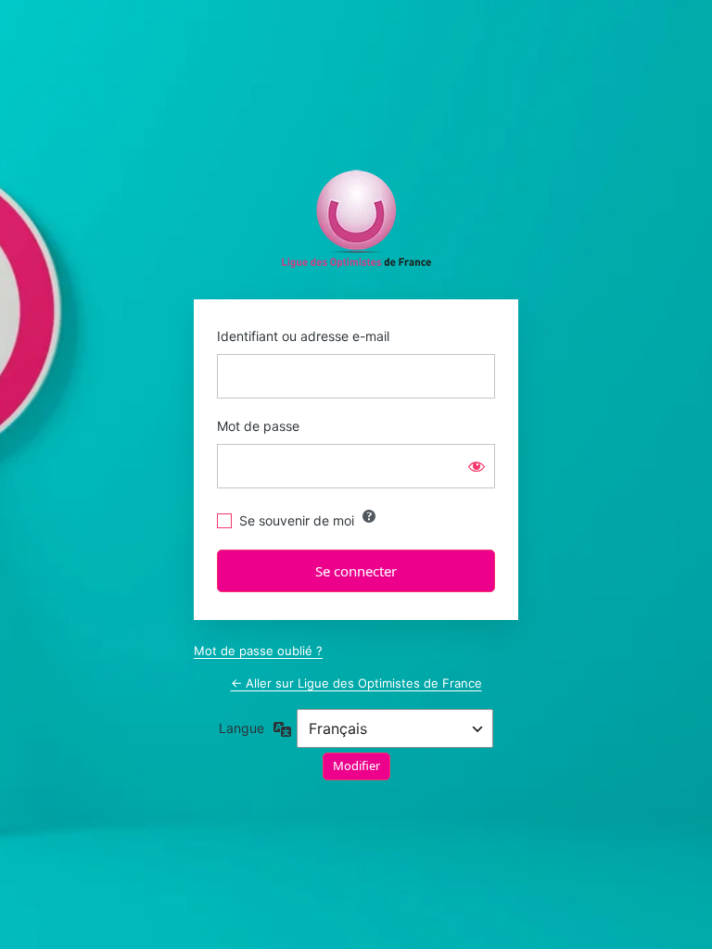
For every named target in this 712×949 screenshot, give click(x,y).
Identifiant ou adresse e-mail (303, 336)
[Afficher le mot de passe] (476, 466)
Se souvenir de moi (296, 520)
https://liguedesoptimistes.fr (356, 219)
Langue (241, 728)
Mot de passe (258, 426)
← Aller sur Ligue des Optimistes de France (356, 683)
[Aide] (369, 516)
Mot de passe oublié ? (258, 650)
